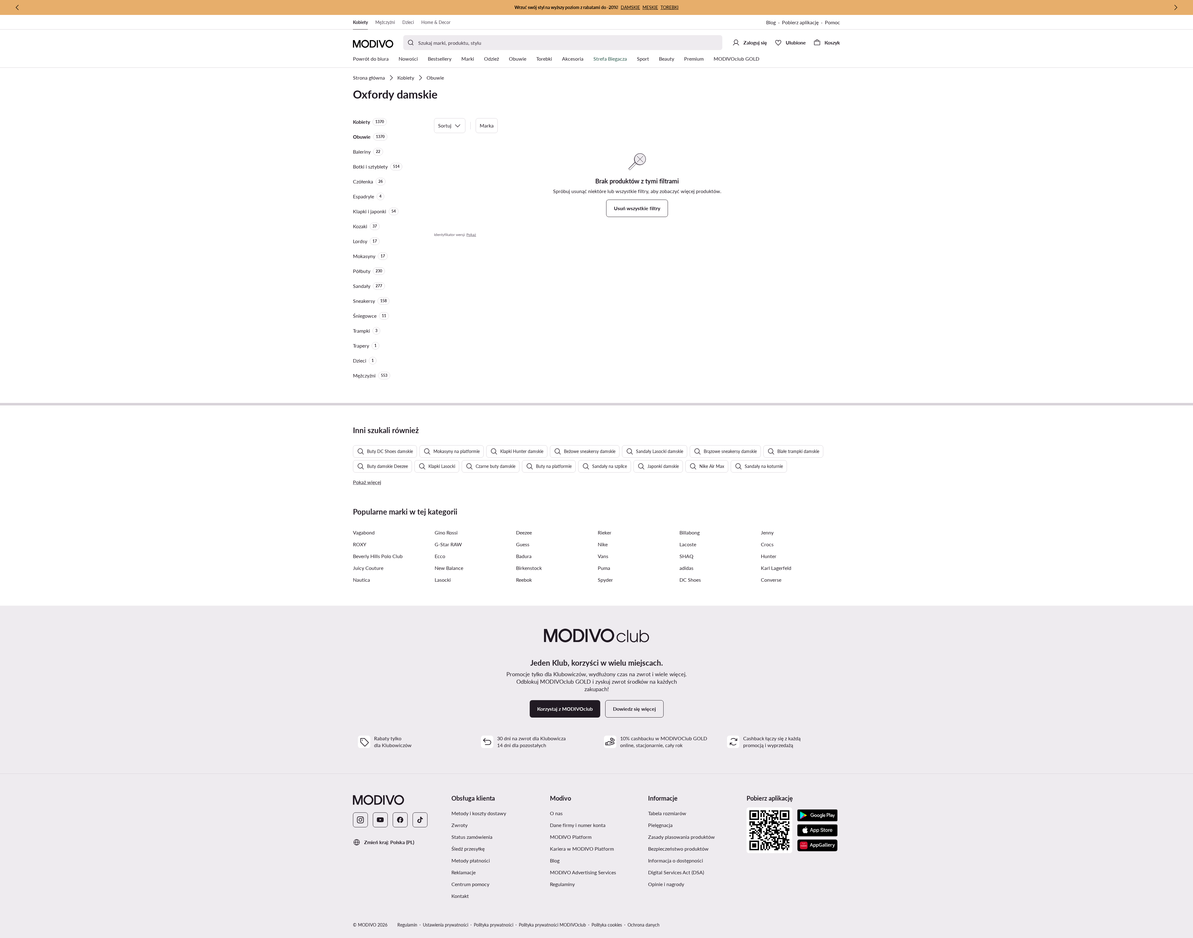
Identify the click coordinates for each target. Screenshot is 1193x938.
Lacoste (687, 544)
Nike (603, 544)
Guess (522, 544)
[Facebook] (400, 819)
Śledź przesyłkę (468, 849)
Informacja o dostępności (675, 860)
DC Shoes (690, 580)
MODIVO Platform (571, 837)
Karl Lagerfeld (776, 568)
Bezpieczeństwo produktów (678, 849)
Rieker (604, 532)
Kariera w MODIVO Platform (582, 849)
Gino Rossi (446, 532)
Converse (771, 580)
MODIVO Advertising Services (583, 872)
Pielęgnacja (660, 825)
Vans (603, 556)
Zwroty (459, 825)
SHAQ (686, 556)
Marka (487, 125)
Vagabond (364, 532)
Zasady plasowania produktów (681, 837)
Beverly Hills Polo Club (378, 556)
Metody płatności (470, 860)
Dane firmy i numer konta (578, 825)
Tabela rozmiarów (667, 813)
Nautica (361, 580)
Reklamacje (463, 872)
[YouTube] (380, 819)
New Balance (449, 568)
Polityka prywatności (493, 924)
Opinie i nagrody (666, 884)
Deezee (524, 532)
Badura (524, 556)
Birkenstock (529, 568)
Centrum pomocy (470, 884)
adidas (686, 568)
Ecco (440, 556)
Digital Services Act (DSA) (676, 872)
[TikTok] (420, 819)
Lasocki (443, 580)
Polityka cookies (607, 924)
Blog (771, 22)
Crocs (767, 544)
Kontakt (460, 896)
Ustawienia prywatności (445, 924)
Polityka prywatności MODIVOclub (552, 924)
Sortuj (444, 125)
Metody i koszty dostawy (478, 813)
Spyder (605, 580)
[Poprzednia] (17, 7)
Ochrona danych (644, 924)
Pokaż (471, 234)
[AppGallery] (817, 845)
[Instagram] (360, 819)
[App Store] (817, 830)
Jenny (767, 532)
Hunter (768, 556)
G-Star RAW (448, 544)
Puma (604, 568)
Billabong (689, 532)
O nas (556, 813)
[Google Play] (817, 815)
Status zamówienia (471, 837)
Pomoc (832, 22)
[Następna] (1175, 7)
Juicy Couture (368, 568)
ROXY (359, 544)
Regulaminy (562, 884)
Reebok (524, 580)
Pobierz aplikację (800, 22)
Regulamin (407, 924)
